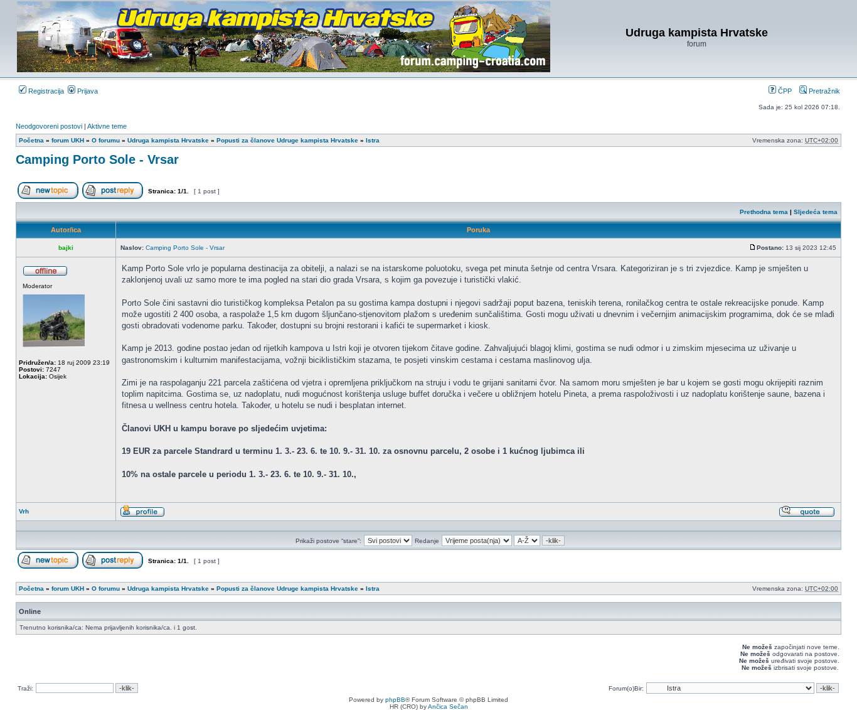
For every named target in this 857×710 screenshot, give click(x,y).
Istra (373, 140)
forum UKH (67, 140)
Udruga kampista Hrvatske (168, 140)
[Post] (753, 247)
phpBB (395, 699)
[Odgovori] (112, 196)
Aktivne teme (107, 126)
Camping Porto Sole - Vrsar (97, 159)
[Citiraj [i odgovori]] (807, 515)
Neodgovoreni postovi (49, 126)
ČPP (784, 91)
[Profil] (142, 515)
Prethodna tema (764, 211)
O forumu (106, 140)
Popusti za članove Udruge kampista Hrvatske (287, 140)
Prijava (86, 91)
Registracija (45, 91)
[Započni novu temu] (48, 196)
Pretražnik (823, 91)
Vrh (24, 511)
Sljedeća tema (816, 211)
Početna (31, 140)
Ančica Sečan (448, 706)
